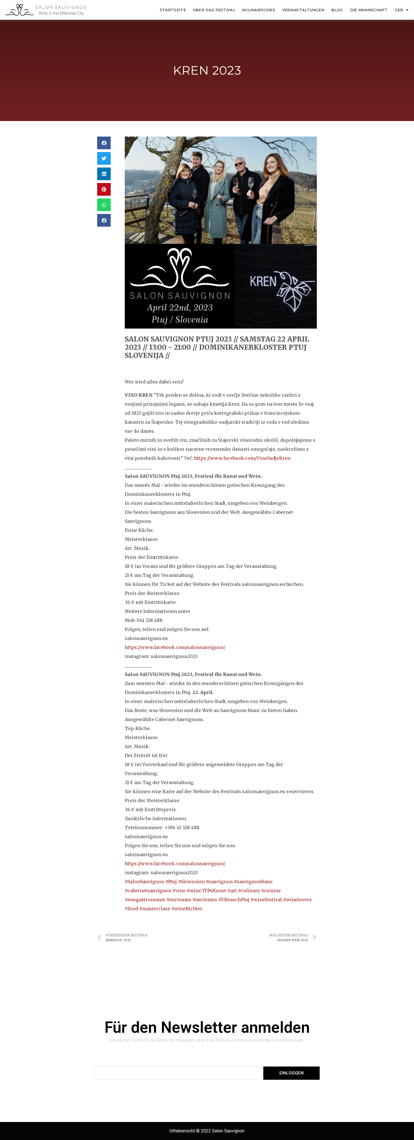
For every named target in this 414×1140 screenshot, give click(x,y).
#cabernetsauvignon (148, 890)
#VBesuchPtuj (234, 899)
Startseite (173, 10)
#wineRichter (186, 908)
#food (131, 908)
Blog (337, 10)
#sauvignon (219, 881)
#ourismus (178, 899)
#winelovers (297, 899)
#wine (194, 890)
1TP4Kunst (214, 890)
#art (232, 890)
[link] (175, 647)
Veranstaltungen (303, 10)
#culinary (249, 890)
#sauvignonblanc (253, 881)
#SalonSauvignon (144, 881)
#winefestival (266, 899)
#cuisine (271, 890)
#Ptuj (171, 881)
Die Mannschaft (369, 10)
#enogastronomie (145, 899)
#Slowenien (191, 881)
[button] (104, 143)
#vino (179, 890)
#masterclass (154, 908)
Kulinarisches (258, 10)
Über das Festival (214, 10)
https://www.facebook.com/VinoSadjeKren (242, 458)
